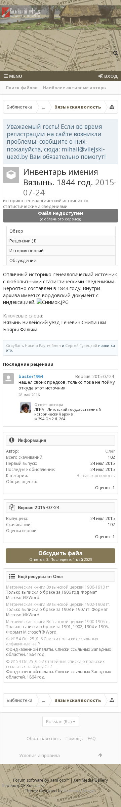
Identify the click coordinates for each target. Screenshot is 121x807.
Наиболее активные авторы (75, 88)
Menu (15, 76)
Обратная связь (44, 738)
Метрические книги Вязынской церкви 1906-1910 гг (57, 587)
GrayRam (14, 345)
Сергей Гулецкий (81, 345)
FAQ (92, 738)
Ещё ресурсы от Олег (40, 576)
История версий (26, 250)
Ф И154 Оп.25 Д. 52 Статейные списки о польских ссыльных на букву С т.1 (55, 664)
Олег (110, 451)
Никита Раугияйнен (43, 345)
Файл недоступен (60, 215)
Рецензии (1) (22, 241)
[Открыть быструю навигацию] (112, 106)
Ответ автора (49, 404)
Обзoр (16, 231)
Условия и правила (39, 755)
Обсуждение (22, 260)
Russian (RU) (59, 721)
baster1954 (30, 376)
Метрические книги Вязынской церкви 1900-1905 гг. (58, 621)
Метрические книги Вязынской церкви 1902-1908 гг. (58, 604)
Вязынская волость (96, 475)
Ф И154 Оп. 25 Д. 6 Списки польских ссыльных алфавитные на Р (52, 641)
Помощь (74, 738)
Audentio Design (79, 790)
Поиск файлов (22, 88)
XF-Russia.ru (32, 785)
